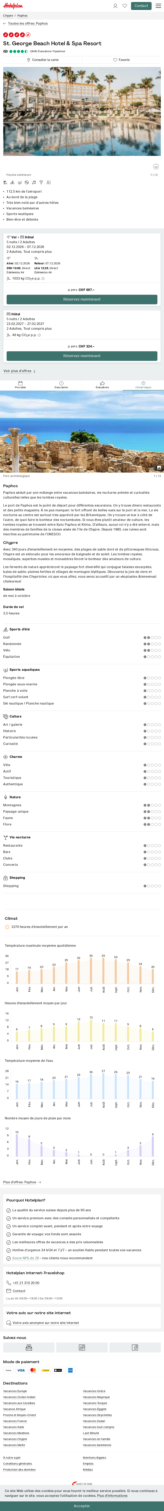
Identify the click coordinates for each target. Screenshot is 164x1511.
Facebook (135, 1348)
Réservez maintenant (81, 299)
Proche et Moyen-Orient (19, 1415)
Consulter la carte (45, 59)
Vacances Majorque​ (96, 1397)
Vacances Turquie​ (95, 1403)
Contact (141, 6)
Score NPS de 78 (25, 1258)
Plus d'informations (112, 1495)
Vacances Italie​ (13, 1427)
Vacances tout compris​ (98, 1427)
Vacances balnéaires (97, 1445)
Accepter (82, 1506)
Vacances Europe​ (15, 1391)
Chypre (8, 15)
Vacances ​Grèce (94, 1391)
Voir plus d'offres (17, 371)
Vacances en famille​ (96, 1439)
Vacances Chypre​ (15, 1439)
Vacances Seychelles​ (97, 1415)
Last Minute (91, 1433)
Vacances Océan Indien (19, 1397)
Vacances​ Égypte (95, 1409)
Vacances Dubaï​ (94, 1421)
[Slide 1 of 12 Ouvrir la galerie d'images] (82, 119)
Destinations (15, 1383)
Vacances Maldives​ (16, 1433)
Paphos (22, 15)
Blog (82, 1348)
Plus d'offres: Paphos (19, 1182)
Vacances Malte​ (14, 1445)
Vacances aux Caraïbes (19, 1403)
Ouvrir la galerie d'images (156, 166)
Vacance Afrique (14, 1409)
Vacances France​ (15, 1421)
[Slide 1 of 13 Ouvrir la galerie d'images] (82, 432)
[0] (125, 6)
